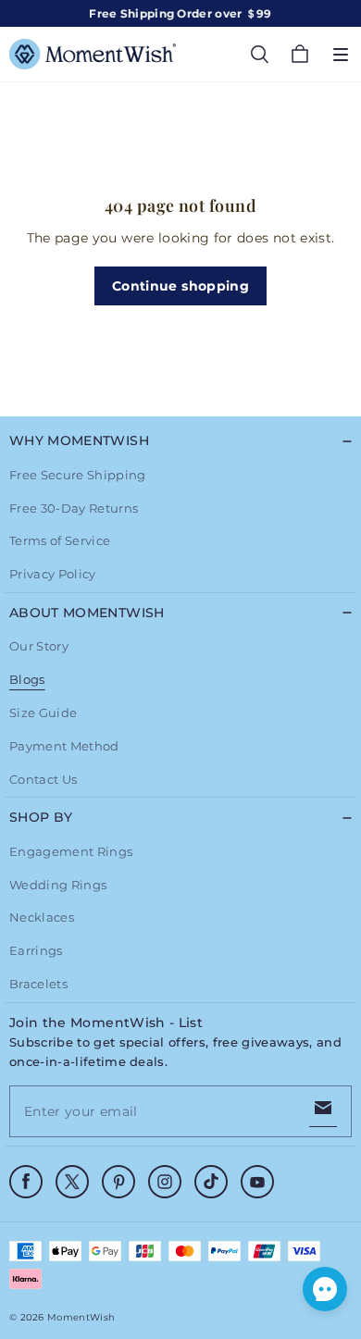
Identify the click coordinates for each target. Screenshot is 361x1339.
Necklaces (41, 917)
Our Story (38, 646)
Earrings (36, 950)
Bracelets (38, 983)
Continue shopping (180, 286)
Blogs (27, 679)
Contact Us (43, 779)
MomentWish (81, 1317)
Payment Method (64, 745)
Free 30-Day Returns (73, 508)
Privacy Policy (52, 573)
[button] (340, 54)
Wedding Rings (57, 884)
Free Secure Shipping (77, 474)
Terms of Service (59, 540)
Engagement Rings (70, 851)
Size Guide (43, 712)
